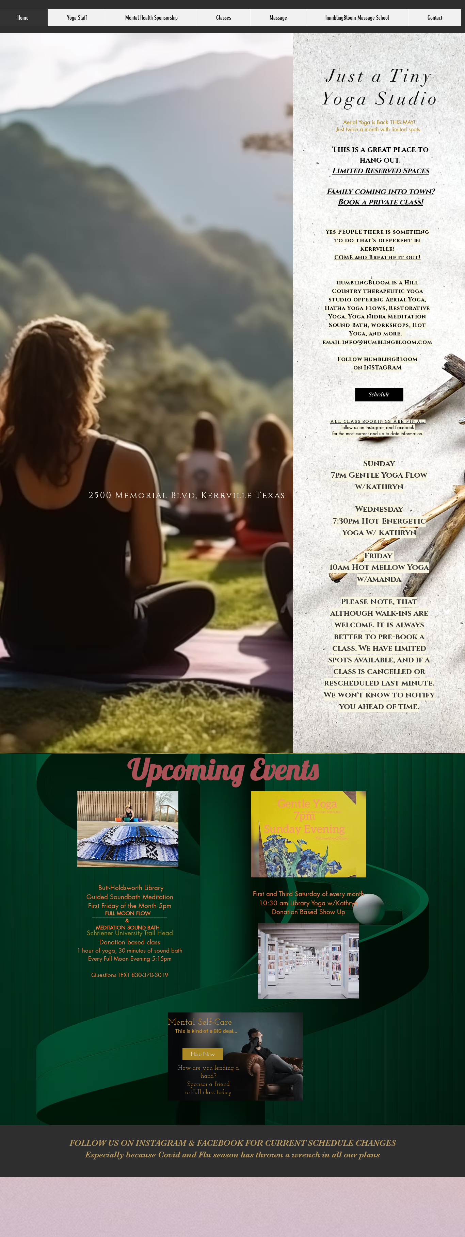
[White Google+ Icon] (447, 625)
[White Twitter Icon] (447, 612)
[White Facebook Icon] (447, 598)
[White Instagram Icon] (447, 638)
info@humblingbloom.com (387, 342)
